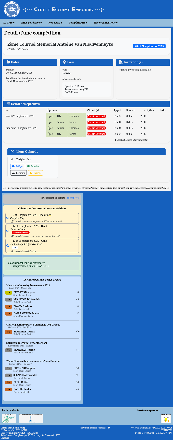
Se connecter (73, 197)
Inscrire (37, 172)
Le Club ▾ (9, 22)
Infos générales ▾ (31, 22)
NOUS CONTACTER (166, 429)
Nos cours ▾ (55, 22)
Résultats (20, 172)
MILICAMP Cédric (164, 433)
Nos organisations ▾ (106, 22)
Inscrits (35, 166)
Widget (19, 166)
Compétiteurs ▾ (78, 22)
